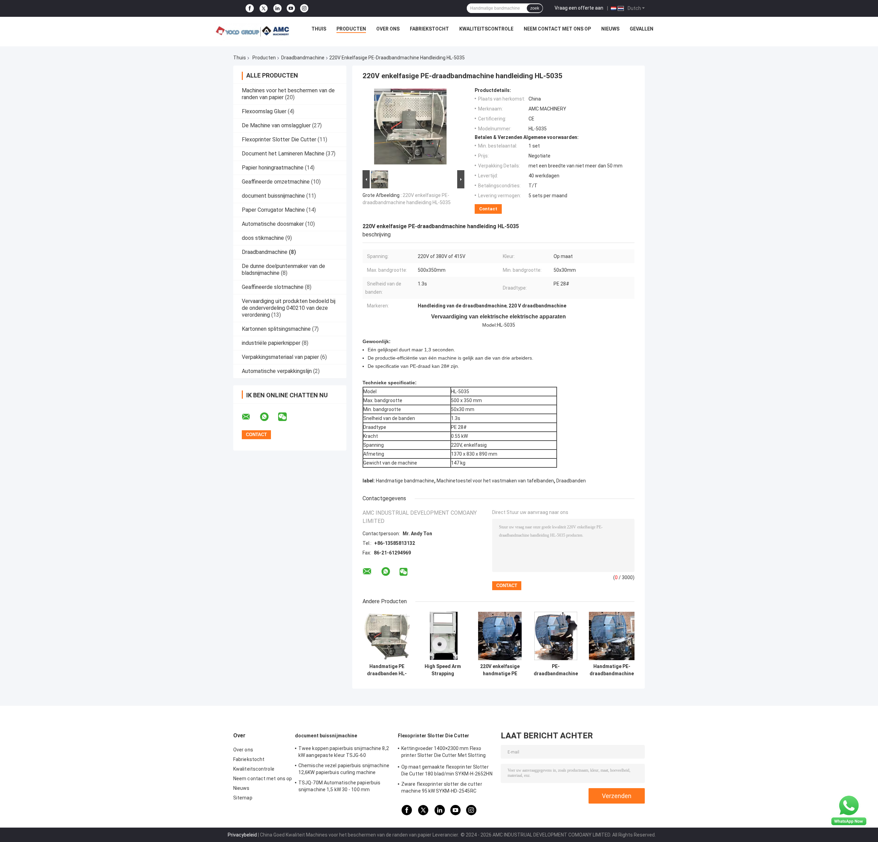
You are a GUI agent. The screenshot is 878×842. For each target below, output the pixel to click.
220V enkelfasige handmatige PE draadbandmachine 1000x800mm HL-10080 (500, 670)
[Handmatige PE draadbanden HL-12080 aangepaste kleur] (387, 636)
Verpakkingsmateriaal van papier (280, 357)
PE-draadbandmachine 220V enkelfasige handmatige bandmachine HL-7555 (556, 670)
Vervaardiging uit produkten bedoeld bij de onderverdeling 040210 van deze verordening (288, 308)
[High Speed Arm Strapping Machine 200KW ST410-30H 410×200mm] (442, 636)
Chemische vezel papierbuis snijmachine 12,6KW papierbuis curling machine (343, 769)
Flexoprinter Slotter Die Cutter (279, 139)
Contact (488, 208)
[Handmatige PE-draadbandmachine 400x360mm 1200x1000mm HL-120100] (612, 636)
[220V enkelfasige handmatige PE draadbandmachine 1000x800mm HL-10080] (500, 636)
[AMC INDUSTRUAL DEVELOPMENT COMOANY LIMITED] (252, 30)
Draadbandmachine (302, 57)
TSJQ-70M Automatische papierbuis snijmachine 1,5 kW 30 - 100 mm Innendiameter (339, 787)
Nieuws (610, 29)
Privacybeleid (242, 835)
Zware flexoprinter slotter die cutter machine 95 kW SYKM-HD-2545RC (441, 787)
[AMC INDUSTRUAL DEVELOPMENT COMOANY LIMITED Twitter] (263, 8)
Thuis (318, 29)
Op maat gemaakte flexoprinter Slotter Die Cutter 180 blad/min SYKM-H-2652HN (447, 770)
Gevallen (641, 29)
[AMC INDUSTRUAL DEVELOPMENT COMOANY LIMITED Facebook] (250, 8)
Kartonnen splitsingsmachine (276, 329)
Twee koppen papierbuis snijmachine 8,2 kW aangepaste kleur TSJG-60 (343, 752)
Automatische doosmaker (273, 224)
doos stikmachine (263, 238)
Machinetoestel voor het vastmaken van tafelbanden (495, 480)
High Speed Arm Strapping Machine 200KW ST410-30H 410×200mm (443, 670)
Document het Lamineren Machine (283, 153)
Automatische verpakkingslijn (277, 371)
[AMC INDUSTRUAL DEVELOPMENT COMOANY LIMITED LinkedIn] (277, 8)
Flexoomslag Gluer (264, 111)
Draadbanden (571, 480)
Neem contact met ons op (557, 29)
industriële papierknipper (271, 343)
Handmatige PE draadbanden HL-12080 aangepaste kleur (387, 670)
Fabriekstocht (429, 29)
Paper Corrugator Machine (273, 210)
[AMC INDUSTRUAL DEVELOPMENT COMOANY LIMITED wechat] (286, 416)
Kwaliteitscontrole (486, 29)
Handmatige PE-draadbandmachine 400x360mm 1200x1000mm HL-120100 (612, 670)
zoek (534, 8)
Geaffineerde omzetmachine (276, 181)
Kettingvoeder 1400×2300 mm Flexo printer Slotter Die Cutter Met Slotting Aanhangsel (443, 753)
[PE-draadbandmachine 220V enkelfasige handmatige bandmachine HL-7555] (556, 636)
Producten (351, 29)
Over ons (388, 29)
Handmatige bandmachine (405, 480)
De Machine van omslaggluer (276, 125)
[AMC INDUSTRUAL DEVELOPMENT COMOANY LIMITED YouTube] (291, 8)
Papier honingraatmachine (273, 167)
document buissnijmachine (273, 195)
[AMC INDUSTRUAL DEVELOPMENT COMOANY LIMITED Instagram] (304, 8)
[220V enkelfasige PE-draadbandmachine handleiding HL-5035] (411, 128)
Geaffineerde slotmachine (273, 287)
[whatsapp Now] (849, 810)
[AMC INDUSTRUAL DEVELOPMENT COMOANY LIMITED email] (250, 416)
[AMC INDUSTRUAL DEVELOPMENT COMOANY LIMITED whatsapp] (268, 416)
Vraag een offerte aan (579, 8)
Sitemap (242, 797)
